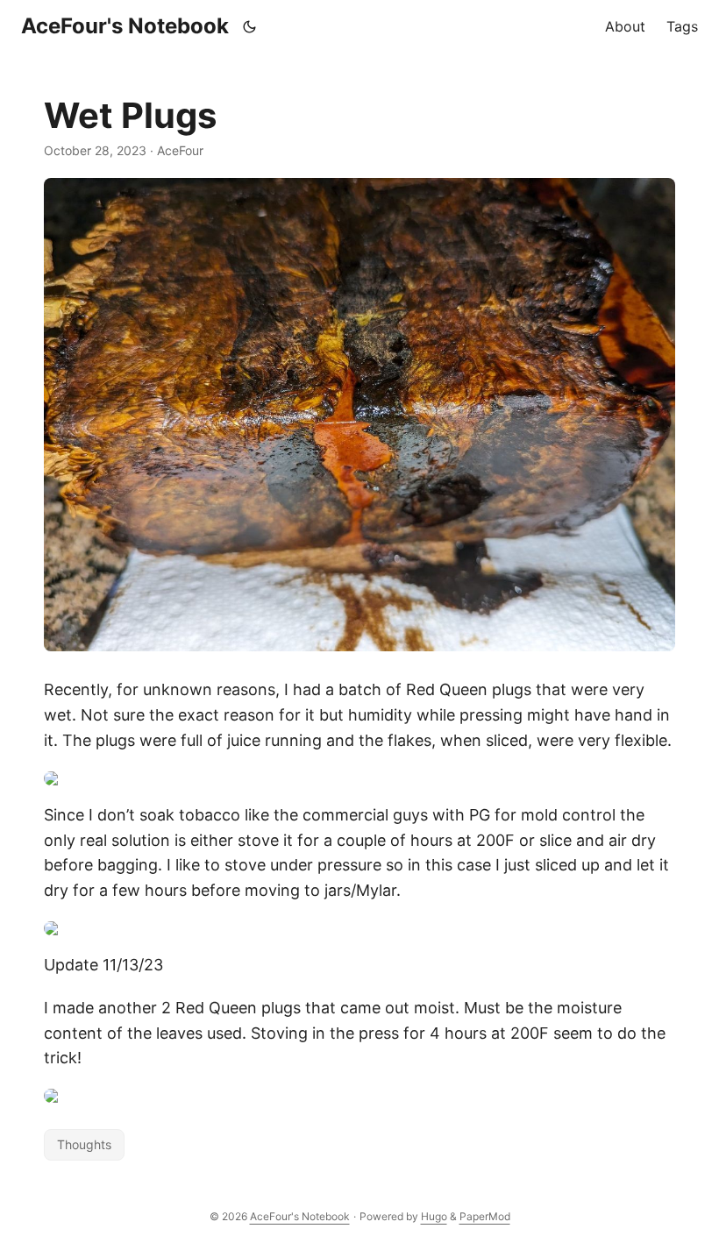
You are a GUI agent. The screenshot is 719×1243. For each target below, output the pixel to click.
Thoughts (84, 1144)
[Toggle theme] (250, 26)
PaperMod (484, 1216)
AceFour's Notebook (125, 26)
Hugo (434, 1216)
